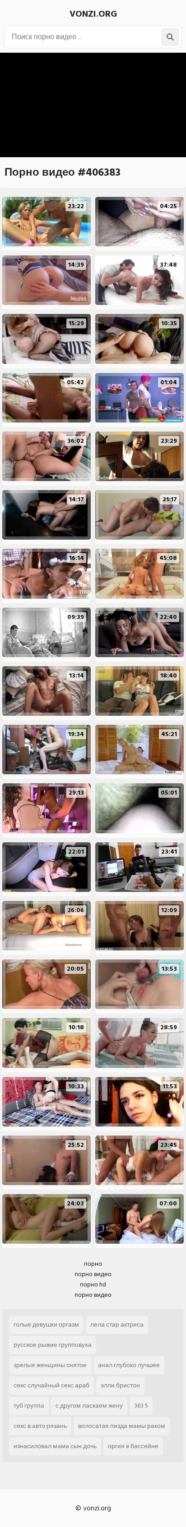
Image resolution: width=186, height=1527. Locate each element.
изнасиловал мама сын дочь (55, 1446)
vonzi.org (93, 14)
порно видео (93, 1274)
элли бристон (120, 1385)
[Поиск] (170, 37)
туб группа (29, 1405)
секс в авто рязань (40, 1426)
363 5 (141, 1405)
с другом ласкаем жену (89, 1405)
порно (93, 1264)
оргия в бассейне (133, 1446)
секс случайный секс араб (51, 1385)
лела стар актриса (117, 1324)
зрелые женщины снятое (50, 1365)
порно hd (93, 1284)
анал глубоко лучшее (129, 1365)
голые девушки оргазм (46, 1324)
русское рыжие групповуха (53, 1345)
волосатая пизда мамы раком (121, 1426)
